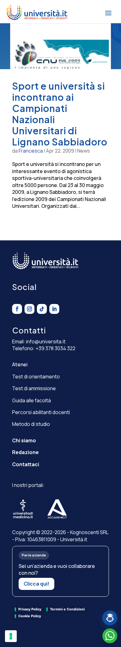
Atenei (20, 364)
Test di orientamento (36, 376)
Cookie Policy (29, 616)
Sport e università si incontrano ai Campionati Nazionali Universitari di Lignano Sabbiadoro (59, 114)
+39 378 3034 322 (55, 348)
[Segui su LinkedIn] (54, 309)
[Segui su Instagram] (29, 309)
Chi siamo (24, 440)
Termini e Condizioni (67, 609)
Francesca (31, 150)
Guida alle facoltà (31, 400)
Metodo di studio (31, 424)
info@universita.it (45, 341)
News (83, 150)
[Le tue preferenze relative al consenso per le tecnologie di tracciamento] (11, 636)
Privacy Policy (29, 609)
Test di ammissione (34, 388)
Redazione (25, 452)
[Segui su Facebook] (17, 309)
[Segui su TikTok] (42, 309)
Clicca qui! (36, 583)
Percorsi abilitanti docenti (41, 412)
